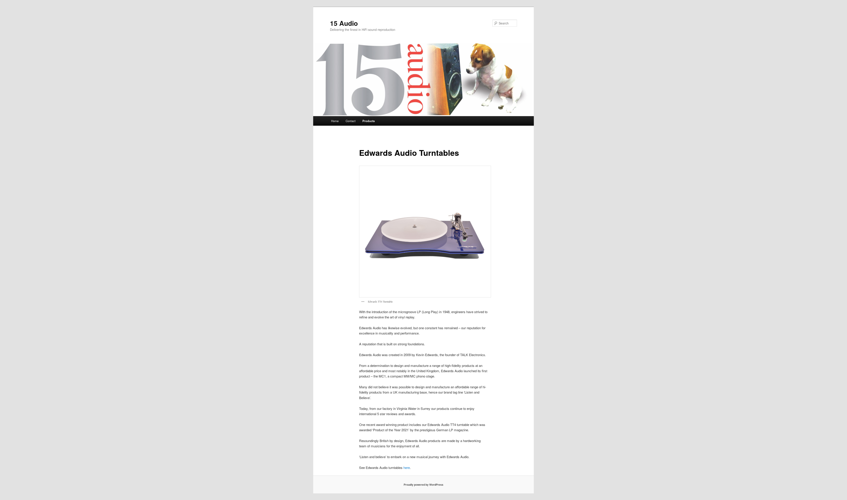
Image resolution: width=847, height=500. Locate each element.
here (406, 467)
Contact (351, 121)
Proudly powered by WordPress (423, 485)
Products (368, 121)
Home (335, 121)
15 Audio (344, 23)
